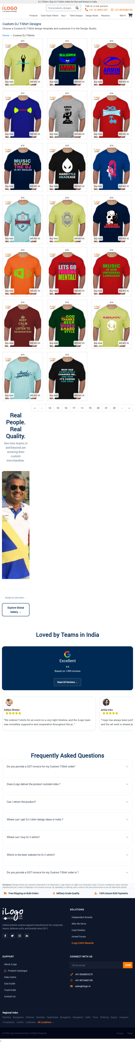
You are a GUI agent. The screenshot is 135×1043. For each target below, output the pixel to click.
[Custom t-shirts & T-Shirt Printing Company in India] (9, 8)
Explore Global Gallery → (16, 609)
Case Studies (78, 930)
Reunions (105, 15)
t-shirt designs (76, 15)
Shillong (104, 1017)
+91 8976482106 (123, 9)
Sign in (123, 15)
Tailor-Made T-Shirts (49, 15)
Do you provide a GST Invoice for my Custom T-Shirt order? (41, 766)
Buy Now (9, 81)
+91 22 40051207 (98, 9)
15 (57, 408)
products (33, 15)
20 (98, 408)
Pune (95, 1017)
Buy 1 (64, 15)
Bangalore (18, 1017)
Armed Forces (79, 936)
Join (128, 965)
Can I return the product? (21, 801)
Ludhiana (31, 1022)
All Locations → (46, 1022)
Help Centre (10, 977)
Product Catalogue (17, 970)
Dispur (114, 1017)
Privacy (120, 1033)
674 (111, 93)
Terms (130, 1033)
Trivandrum (8, 1022)
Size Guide (9, 983)
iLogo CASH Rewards (83, 942)
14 (49, 408)
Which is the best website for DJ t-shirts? (31, 854)
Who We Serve (79, 923)
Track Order (10, 990)
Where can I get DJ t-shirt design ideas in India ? (35, 819)
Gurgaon (123, 1017)
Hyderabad (52, 1017)
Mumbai (6, 1017)
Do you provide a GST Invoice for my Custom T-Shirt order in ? (43, 872)
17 (74, 408)
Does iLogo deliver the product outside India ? (33, 784)
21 (106, 408)
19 (90, 408)
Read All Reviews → (67, 682)
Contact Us (9, 996)
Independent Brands (82, 917)
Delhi (88, 1017)
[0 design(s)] (130, 15)
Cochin (20, 1022)
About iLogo (10, 964)
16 (66, 408)
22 (114, 408)
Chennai (30, 1017)
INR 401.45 (35, 81)
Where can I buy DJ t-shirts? (23, 837)
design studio (92, 15)
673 (22, 41)
